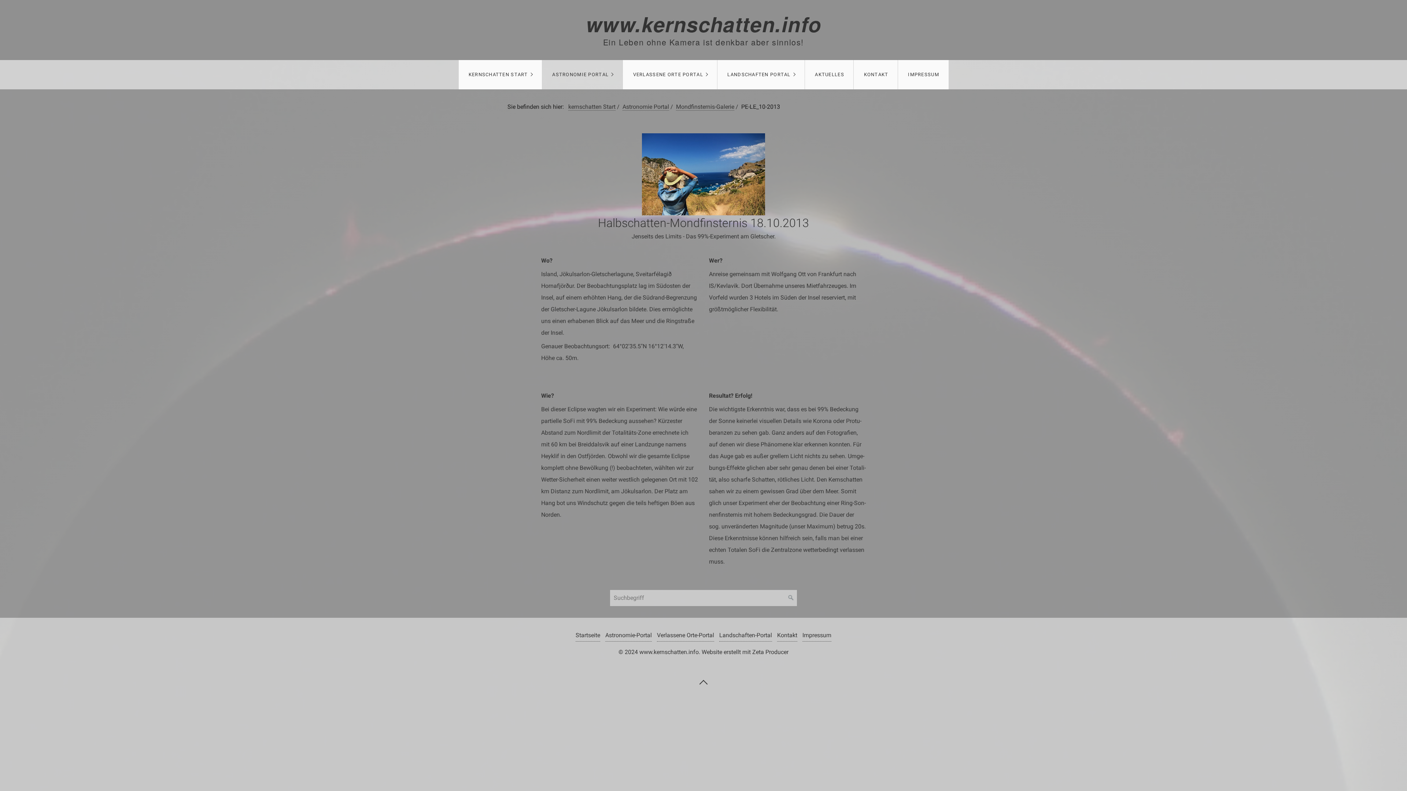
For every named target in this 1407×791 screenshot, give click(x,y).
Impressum (923, 74)
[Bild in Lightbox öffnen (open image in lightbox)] (703, 174)
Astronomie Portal (580, 74)
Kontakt (876, 74)
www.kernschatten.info (703, 23)
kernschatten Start (498, 74)
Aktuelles (829, 74)
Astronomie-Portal (628, 635)
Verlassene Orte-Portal (685, 635)
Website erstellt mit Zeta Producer (745, 652)
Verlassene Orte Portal (668, 74)
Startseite (588, 635)
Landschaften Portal (758, 74)
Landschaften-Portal (745, 635)
